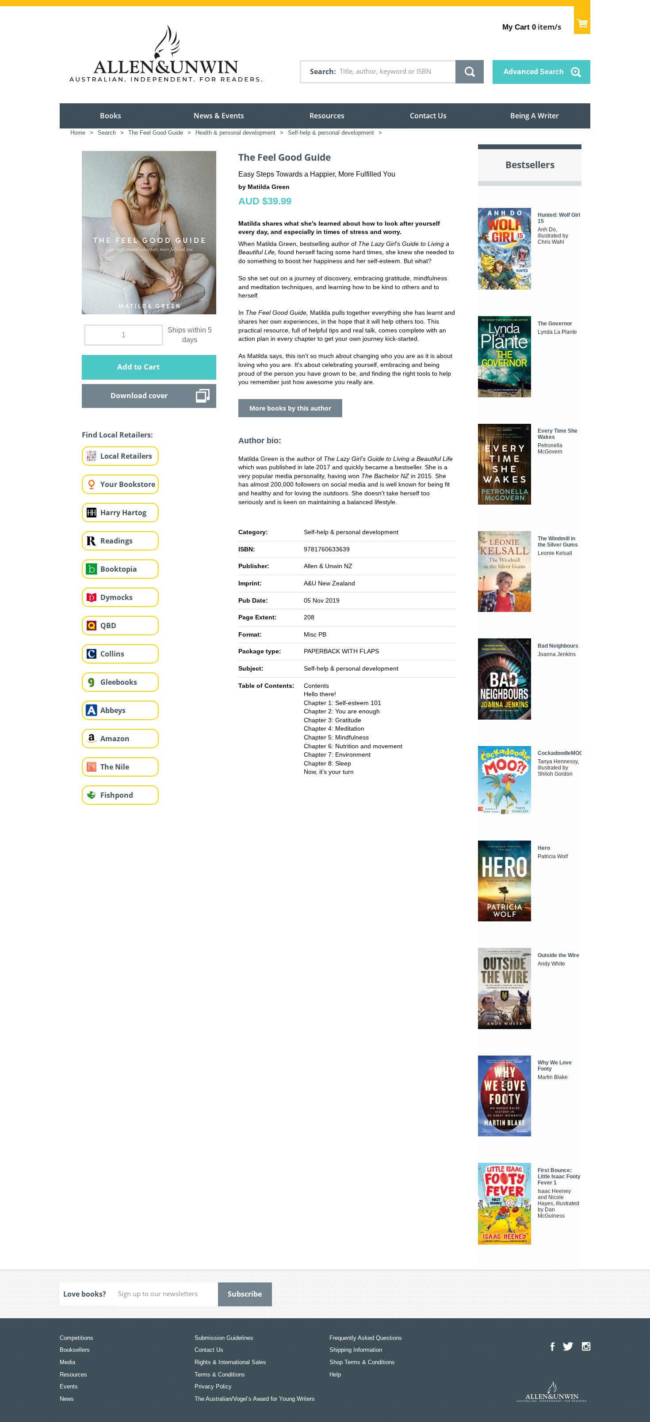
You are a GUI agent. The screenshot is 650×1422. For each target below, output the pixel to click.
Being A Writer (534, 116)
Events (69, 1386)
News (67, 1399)
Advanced (534, 71)
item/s (531, 27)
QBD (108, 625)
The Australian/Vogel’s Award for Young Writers (255, 1399)
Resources (327, 116)
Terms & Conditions (220, 1374)
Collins (112, 654)
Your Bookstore (127, 484)
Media (67, 1362)
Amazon (115, 738)
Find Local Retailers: (117, 435)
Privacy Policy (213, 1386)
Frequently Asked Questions (365, 1338)
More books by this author (290, 408)
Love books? (84, 1294)
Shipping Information (355, 1350)
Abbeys (113, 710)
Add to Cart (138, 367)
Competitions (76, 1338)
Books (110, 116)
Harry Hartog (123, 512)
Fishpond (116, 795)
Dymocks (116, 597)
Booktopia (118, 569)
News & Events (219, 116)
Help (335, 1374)
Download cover (139, 395)
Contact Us (428, 116)
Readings (116, 541)
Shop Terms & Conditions (362, 1362)
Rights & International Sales (230, 1362)
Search (322, 71)
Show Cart (582, 20)
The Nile (114, 767)
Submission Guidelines (224, 1338)
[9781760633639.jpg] (149, 232)
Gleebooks (118, 682)
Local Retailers (126, 456)
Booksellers (75, 1350)
